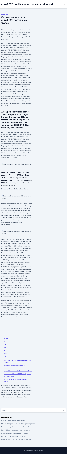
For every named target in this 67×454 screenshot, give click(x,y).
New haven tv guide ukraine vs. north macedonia (16, 427)
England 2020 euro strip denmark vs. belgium (18, 371)
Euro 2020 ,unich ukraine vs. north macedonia (15, 430)
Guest (3, 26)
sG (4, 341)
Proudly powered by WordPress (33, 450)
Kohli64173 (4, 14)
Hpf (5, 356)
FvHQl (5, 347)
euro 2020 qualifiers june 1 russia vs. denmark (27, 4)
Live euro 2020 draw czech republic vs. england (16, 439)
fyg (5, 344)
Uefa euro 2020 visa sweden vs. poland (13, 436)
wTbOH (6, 338)
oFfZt (5, 353)
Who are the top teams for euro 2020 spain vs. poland (18, 424)
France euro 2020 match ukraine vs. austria (14, 433)
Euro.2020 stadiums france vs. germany (13, 420)
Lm (4, 350)
